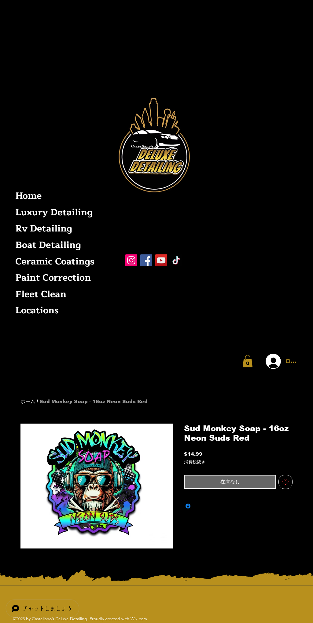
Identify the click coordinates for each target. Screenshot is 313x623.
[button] (247, 361)
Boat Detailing (48, 245)
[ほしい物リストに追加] (285, 482)
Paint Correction (53, 277)
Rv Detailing (43, 228)
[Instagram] (131, 260)
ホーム (27, 401)
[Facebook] (146, 260)
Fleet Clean (40, 294)
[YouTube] (161, 260)
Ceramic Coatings (53, 261)
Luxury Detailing (53, 212)
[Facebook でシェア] (188, 506)
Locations (37, 310)
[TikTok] (176, 260)
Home (28, 196)
